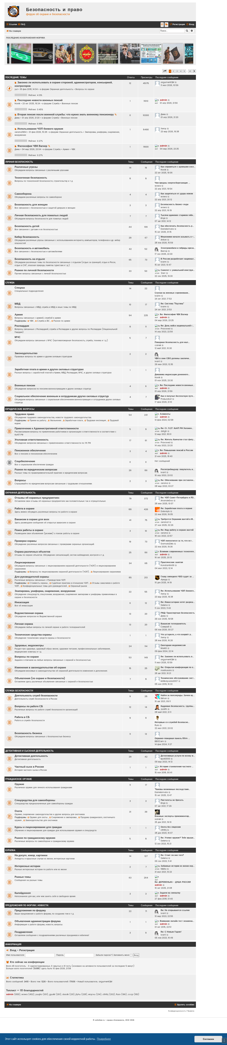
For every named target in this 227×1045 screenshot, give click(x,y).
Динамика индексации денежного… (172, 374)
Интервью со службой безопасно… (172, 722)
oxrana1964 (21, 132)
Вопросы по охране (84, 89)
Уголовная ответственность (32, 439)
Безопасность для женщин (31, 204)
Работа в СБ (22, 717)
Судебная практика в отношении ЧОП (70, 583)
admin (163, 100)
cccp (130, 994)
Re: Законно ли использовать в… (177, 656)
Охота (18, 811)
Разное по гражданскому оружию (35, 838)
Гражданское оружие (18, 779)
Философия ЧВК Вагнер (32, 146)
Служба (55, 103)
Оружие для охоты (39, 817)
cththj (164, 829)
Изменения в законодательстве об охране (40, 667)
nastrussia (166, 670)
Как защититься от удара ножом (177, 193)
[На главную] (14, 11)
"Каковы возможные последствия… (172, 789)
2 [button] (173, 71)
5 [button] (184, 71)
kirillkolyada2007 (169, 681)
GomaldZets (167, 543)
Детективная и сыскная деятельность (29, 750)
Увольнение (56, 420)
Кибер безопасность (27, 237)
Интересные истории (27, 866)
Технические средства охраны (33, 634)
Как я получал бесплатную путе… (177, 396)
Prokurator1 (166, 399)
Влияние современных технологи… (177, 551)
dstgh (164, 431)
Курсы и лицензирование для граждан (38, 827)
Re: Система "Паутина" (172, 303)
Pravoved (165, 328)
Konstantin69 (167, 565)
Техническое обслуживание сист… (178, 678)
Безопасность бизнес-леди (174, 204)
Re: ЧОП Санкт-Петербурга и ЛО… (178, 497)
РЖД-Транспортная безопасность (178, 612)
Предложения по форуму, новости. (27, 905)
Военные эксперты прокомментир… (172, 816)
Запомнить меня (122, 955)
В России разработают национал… (178, 258)
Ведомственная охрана (29, 613)
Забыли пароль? (104, 955)
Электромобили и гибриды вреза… (178, 248)
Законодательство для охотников (41, 820)
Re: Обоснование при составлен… (178, 480)
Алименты (165, 413)
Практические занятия (172, 562)
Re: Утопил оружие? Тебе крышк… (178, 837)
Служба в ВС (43, 320)
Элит (163, 273)
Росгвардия (22, 326)
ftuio (157, 725)
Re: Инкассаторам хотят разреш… (178, 602)
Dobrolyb (165, 511)
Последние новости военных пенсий (39, 100)
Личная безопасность (19, 161)
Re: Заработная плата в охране (176, 508)
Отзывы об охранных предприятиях (37, 497)
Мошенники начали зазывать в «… (178, 236)
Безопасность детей (27, 226)
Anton (164, 239)
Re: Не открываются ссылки (175, 910)
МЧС (17, 337)
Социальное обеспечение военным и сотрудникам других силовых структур (62, 396)
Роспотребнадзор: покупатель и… (177, 469)
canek (158, 345)
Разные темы (23, 877)
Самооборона (23, 193)
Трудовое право (24, 414)
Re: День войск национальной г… (177, 325)
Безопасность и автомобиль (32, 248)
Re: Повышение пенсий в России (176, 450)
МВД (17, 303)
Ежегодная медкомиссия (173, 645)
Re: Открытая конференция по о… (178, 667)
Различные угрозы (26, 167)
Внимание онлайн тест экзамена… (177, 921)
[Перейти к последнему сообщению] (176, 82)
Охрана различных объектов (32, 551)
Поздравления (24, 932)
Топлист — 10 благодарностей (24, 990)
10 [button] (190, 71)
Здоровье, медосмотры (29, 645)
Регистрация (27, 950)
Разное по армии (62, 320)
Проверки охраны (26, 541)
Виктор (164, 251)
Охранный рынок (79, 586)
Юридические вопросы (19, 409)
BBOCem (159, 741)
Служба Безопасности (19, 690)
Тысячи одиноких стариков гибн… (177, 215)
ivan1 (157, 361)
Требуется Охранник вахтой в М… (177, 519)
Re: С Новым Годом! (171, 931)
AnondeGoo (167, 500)
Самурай (165, 626)
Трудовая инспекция (97, 420)
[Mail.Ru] (162, 24)
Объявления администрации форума (37, 921)
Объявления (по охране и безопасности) (40, 678)
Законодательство (26, 353)
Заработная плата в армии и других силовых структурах (49, 369)
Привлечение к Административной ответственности (47, 428)
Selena (164, 605)
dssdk (65, 994)
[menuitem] (21, 24)
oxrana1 (165, 522)
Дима (17, 117)
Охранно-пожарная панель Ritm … (172, 738)
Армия (66, 149)
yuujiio (38, 994)
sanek (158, 819)
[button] (164, 71)
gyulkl (52, 994)
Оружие (19, 784)
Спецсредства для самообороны (35, 800)
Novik (17, 103)
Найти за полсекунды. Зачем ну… (177, 695)
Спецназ (20, 287)
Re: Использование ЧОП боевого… (178, 590)
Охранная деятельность (61, 89)
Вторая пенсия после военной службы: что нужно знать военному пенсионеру (65, 114)
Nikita (163, 868)
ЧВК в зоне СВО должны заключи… (172, 358)
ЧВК (73, 149)
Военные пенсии (70, 103)
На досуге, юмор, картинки (31, 855)
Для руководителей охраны (32, 576)
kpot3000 (165, 758)
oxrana (164, 483)
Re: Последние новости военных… (177, 385)
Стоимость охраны (39, 583)
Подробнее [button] (104, 1039)
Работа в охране (24, 508)
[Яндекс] (166, 24)
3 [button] (177, 71)
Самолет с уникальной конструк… (178, 270)
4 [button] (180, 71)
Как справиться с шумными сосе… (178, 166)
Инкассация (22, 602)
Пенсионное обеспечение (30, 450)
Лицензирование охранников (107, 571)
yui (16, 89)
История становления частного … (176, 766)
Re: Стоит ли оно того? (172, 855)
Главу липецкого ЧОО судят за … (177, 576)
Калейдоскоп (23, 893)
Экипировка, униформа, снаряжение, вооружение (45, 591)
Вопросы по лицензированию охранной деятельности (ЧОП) (60, 571)
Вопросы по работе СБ (29, 706)
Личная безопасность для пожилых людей (41, 215)
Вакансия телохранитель (173, 623)
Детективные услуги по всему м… (178, 755)
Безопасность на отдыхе (30, 259)
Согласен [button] (208, 1039)
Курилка (10, 850)
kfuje (163, 218)
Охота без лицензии (171, 826)
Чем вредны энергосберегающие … (172, 182)
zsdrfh (164, 709)
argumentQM (167, 82)
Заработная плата (74, 420)
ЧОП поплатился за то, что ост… (177, 540)
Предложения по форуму (30, 910)
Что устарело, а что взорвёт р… (176, 634)
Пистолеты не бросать (172, 800)
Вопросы (20, 480)
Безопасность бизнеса (28, 733)
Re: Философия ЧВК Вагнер (174, 314)
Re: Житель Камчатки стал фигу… (178, 439)
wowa (158, 185)
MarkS (164, 648)
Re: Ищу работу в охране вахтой (177, 529)
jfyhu (78, 994)
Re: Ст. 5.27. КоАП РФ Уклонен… (177, 428)
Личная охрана (24, 624)
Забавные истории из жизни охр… (177, 865)
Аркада (164, 579)
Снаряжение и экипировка (64, 817)
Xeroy (163, 128)
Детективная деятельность (31, 756)
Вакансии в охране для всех (32, 519)
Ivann (164, 261)
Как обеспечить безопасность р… (177, 225)
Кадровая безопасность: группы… (177, 706)
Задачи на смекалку (170, 892)
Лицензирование (25, 562)
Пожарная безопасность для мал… (172, 342)
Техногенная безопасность (31, 177)
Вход (13, 950)
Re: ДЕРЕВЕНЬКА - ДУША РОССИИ (173, 882)
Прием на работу (38, 420)
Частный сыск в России (29, 766)
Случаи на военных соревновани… (172, 292)
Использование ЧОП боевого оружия (40, 128)
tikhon (164, 698)
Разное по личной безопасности (34, 270)
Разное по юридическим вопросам (36, 469)
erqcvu (91, 994)
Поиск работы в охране (29, 530)
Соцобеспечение (25, 461)
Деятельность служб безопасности (36, 695)
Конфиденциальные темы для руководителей (45, 586)
